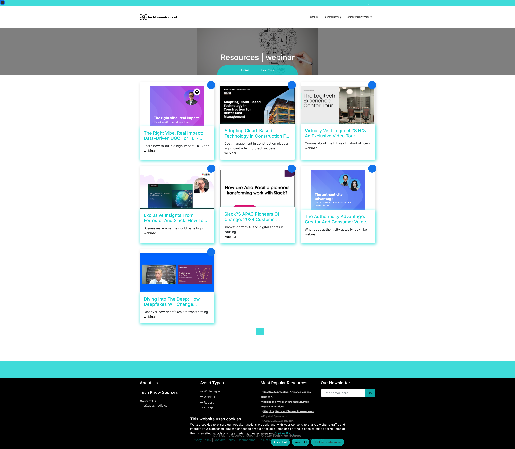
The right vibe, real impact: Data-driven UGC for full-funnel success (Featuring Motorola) (173, 135)
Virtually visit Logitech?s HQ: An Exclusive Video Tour (335, 133)
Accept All (280, 442)
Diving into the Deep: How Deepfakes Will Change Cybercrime (172, 301)
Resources (332, 17)
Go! (370, 393)
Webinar (209, 397)
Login (370, 3)
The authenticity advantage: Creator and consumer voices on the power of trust (336, 219)
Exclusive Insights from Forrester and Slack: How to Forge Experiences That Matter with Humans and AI (176, 218)
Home (314, 17)
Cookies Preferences (328, 442)
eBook (208, 408)
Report (209, 402)
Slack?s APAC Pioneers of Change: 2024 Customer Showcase (251, 216)
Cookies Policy (284, 433)
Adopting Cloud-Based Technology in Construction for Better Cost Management (257, 133)
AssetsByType (358, 17)
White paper (212, 391)
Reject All (300, 442)
